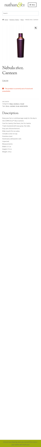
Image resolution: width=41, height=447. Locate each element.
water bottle (24, 106)
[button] (35, 27)
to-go (17, 106)
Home (6, 20)
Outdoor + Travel (19, 104)
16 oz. (7, 106)
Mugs (22, 20)
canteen (12, 106)
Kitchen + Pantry (14, 20)
